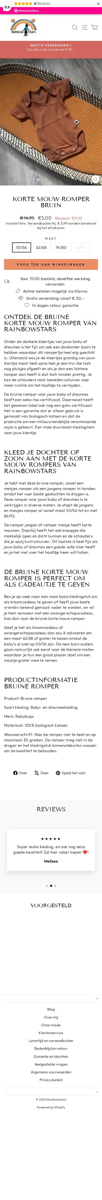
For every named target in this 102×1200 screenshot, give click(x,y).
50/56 (21, 247)
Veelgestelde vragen (51, 1064)
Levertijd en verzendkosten (51, 1040)
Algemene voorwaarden (51, 1072)
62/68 (41, 247)
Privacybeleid (51, 1080)
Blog (51, 1009)
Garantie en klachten (51, 1056)
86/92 (80, 247)
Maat (51, 238)
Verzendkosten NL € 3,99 (48, 223)
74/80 (61, 247)
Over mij (51, 1017)
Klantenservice (51, 1033)
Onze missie (51, 1025)
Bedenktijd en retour (51, 1048)
